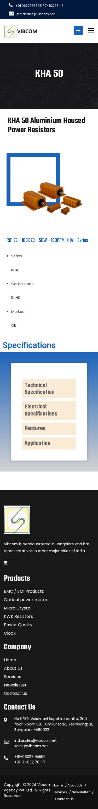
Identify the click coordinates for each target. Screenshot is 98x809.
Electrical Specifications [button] (41, 410)
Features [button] (35, 428)
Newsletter (15, 685)
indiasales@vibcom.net (35, 14)
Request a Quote (78, 30)
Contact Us (15, 693)
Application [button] (37, 443)
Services (12, 677)
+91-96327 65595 (29, 756)
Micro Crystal (17, 608)
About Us (13, 668)
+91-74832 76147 (29, 762)
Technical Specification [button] (40, 389)
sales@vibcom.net (31, 746)
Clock (10, 633)
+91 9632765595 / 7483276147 (39, 5)
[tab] (49, 388)
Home (10, 660)
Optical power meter (26, 600)
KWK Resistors (18, 616)
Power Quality (18, 625)
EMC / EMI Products (24, 591)
